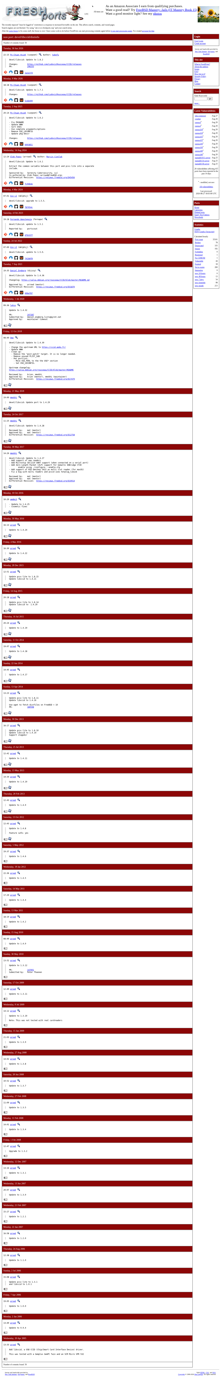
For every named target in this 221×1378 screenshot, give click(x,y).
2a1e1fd (29, 73)
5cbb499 (29, 101)
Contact (197, 84)
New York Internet (201, 51)
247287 (30, 315)
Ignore (197, 249)
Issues (196, 69)
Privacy (197, 79)
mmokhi (13, 397)
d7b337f (29, 235)
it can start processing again (121, 31)
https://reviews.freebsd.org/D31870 (55, 287)
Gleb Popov (16, 157)
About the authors (201, 67)
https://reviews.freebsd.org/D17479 (55, 379)
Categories (198, 210)
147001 (30, 970)
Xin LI (13, 196)
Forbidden (199, 252)
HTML (202, 1372)
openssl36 (199, 144)
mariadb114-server (202, 161)
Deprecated (199, 246)
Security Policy (200, 76)
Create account (200, 43)
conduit (198, 119)
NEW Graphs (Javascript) (204, 232)
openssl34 (199, 130)
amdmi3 (13, 499)
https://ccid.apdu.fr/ (54, 347)
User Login (198, 41)
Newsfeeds (198, 217)
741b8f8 (29, 258)
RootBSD (206, 54)
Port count (199, 239)
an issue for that (148, 31)
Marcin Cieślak (54, 157)
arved (13, 525)
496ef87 (29, 293)
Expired (198, 264)
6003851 (29, 145)
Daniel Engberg (18, 270)
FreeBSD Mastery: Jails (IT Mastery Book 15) (166, 10)
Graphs (197, 229)
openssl (198, 122)
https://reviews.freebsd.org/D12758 (55, 435)
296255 (30, 66)
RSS (214, 1372)
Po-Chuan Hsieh (18, 55)
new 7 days (199, 279)
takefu (55, 55)
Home (196, 207)
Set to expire (199, 267)
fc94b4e (29, 184)
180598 (30, 707)
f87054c (29, 207)
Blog (196, 81)
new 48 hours (200, 276)
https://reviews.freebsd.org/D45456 (55, 177)
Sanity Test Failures (202, 215)
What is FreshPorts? (202, 64)
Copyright (181, 1374)
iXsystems (211, 51)
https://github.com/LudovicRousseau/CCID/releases (54, 64)
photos (157, 13)
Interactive (199, 270)
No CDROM (200, 258)
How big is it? (199, 74)
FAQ (196, 71)
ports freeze (13, 31)
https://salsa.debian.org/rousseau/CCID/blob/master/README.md (55, 280)
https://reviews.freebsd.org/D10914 (55, 481)
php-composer (200, 116)
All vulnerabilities (206, 187)
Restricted (199, 255)
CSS (207, 1372)
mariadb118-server (202, 164)
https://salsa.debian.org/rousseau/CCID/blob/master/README (41, 370)
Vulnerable (199, 261)
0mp (12, 338)
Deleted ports (199, 212)
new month (199, 286)
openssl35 (199, 137)
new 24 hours (200, 273)
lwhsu (13, 305)
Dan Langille (198, 1374)
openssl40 (199, 151)
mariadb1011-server (202, 158)
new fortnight (200, 283)
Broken (198, 242)
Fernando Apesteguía (21, 219)
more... (197, 103)
